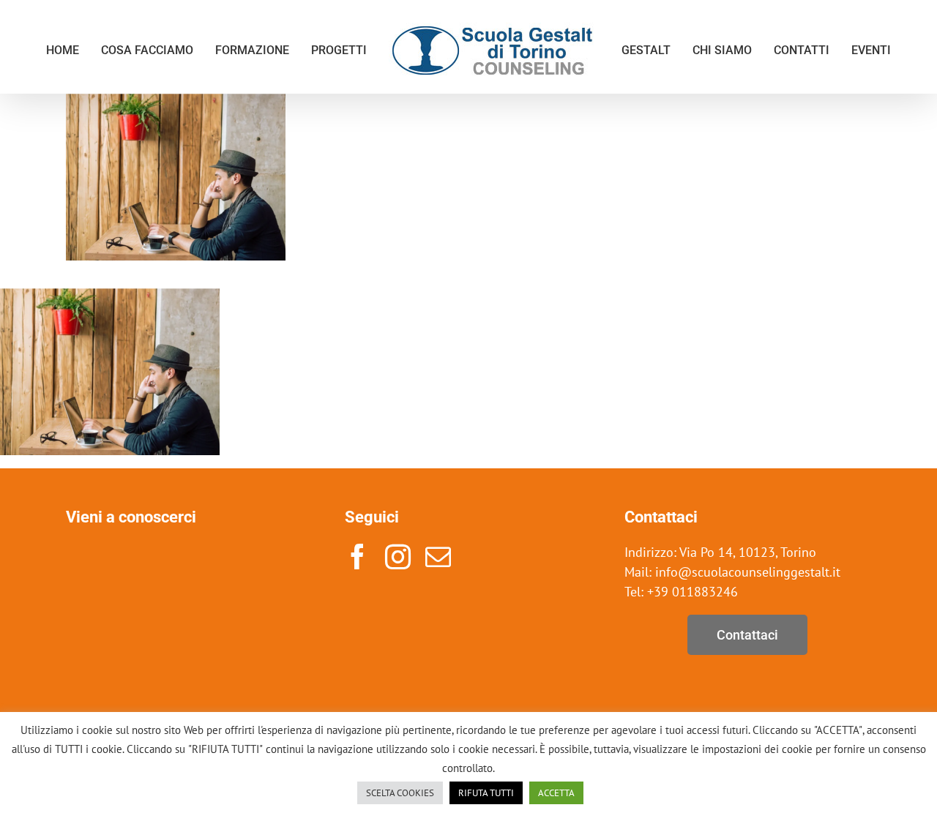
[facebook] (357, 556)
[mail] (438, 556)
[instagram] (398, 556)
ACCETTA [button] (556, 793)
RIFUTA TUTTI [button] (486, 793)
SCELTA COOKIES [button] (400, 793)
